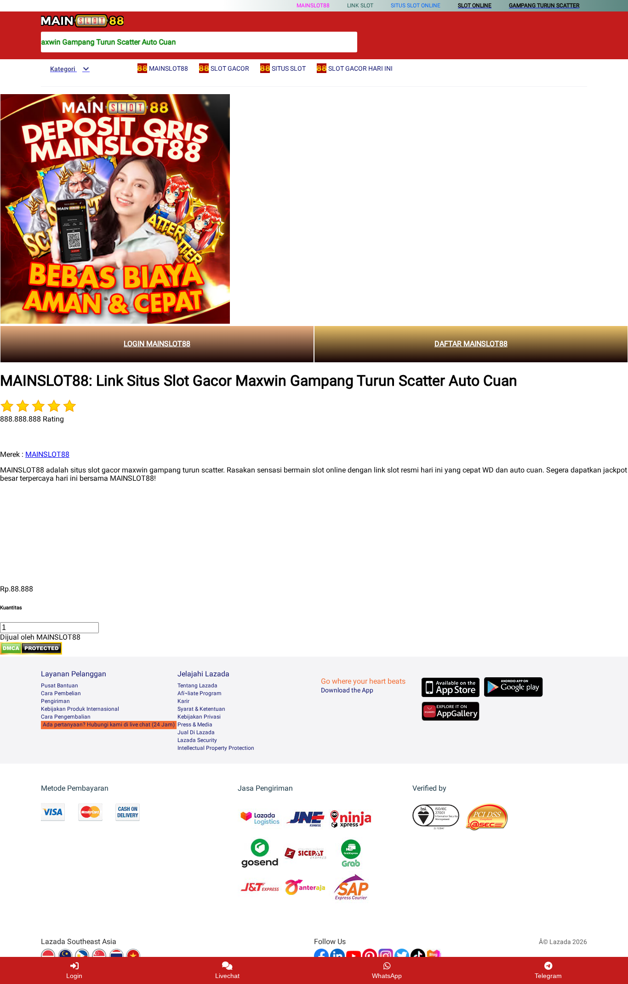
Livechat (227, 975)
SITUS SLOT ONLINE (415, 5)
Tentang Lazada (197, 685)
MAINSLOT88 (313, 5)
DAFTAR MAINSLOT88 (471, 343)
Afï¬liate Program (199, 693)
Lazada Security (197, 740)
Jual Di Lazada (196, 732)
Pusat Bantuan (59, 685)
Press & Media (194, 724)
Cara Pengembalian (66, 717)
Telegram (548, 975)
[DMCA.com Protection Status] (31, 652)
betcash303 (19, 526)
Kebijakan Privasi (199, 717)
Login (74, 975)
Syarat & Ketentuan (201, 709)
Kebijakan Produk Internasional (80, 709)
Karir (183, 701)
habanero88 (19, 510)
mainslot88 (18, 494)
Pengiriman (55, 701)
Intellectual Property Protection (215, 748)
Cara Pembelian (61, 693)
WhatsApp (387, 975)
